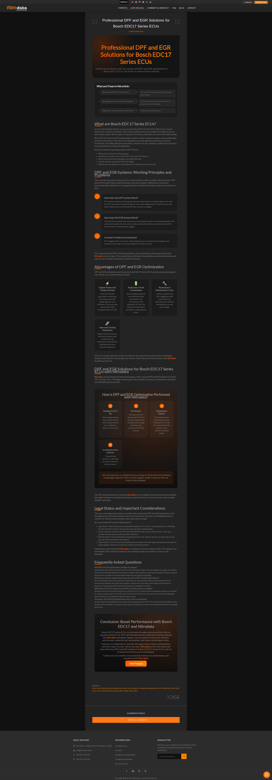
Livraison (118, 750)
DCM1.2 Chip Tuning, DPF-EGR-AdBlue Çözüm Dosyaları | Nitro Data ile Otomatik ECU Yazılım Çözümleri (177, 21)
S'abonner (184, 756)
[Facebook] (126, 770)
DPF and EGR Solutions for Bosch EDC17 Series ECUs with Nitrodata (155, 102)
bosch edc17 (96, 688)
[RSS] (145, 770)
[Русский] (139, 2)
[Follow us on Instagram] (139, 770)
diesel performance (121, 688)
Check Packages (136, 663)
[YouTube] (132, 770)
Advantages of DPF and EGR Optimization (117, 101)
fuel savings (132, 688)
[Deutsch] (150, 2)
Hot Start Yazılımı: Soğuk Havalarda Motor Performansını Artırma (94, 21)
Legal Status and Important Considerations (118, 111)
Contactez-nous (121, 746)
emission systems (112, 691)
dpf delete (105, 688)
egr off (111, 688)
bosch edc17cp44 (99, 691)
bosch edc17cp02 (160, 688)
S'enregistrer (261, 2)
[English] (136, 2)
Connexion (248, 2)
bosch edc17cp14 (173, 688)
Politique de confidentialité (125, 755)
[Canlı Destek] (267, 775)
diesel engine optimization (128, 691)
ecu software (142, 688)
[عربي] (147, 2)
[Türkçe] (132, 2)
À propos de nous (121, 764)
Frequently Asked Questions (150, 111)
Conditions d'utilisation (123, 759)
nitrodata (150, 688)
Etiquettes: (96, 686)
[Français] (143, 2)
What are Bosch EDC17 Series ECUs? (115, 92)
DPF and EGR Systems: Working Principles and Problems (156, 93)
